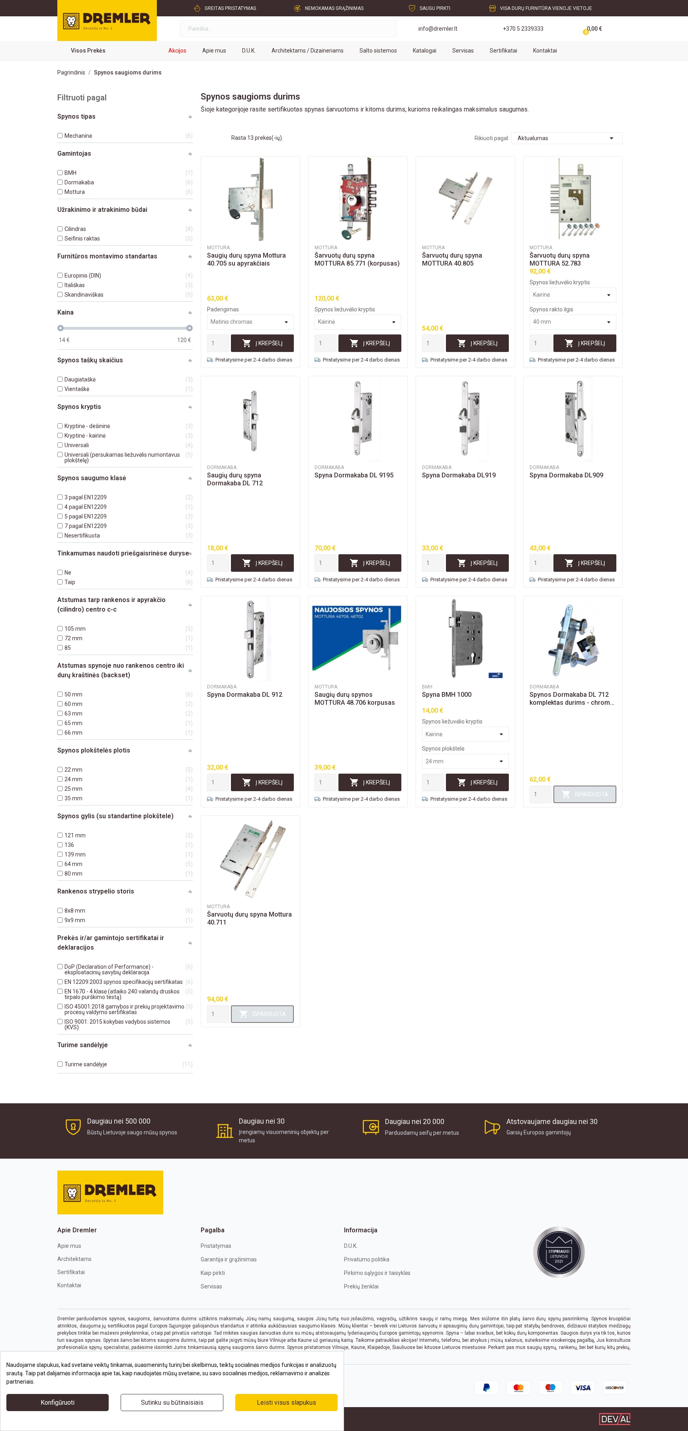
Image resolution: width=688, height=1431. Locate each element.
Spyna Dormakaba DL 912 (244, 694)
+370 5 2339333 (523, 28)
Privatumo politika (366, 1259)
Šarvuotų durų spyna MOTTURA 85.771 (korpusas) (357, 259)
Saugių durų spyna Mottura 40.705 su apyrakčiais (246, 259)
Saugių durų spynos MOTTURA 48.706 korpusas (355, 698)
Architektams (74, 1259)
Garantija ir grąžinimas (229, 1259)
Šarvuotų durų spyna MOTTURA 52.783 (560, 259)
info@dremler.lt (437, 28)
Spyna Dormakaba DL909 (566, 475)
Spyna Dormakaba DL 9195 (354, 475)
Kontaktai (69, 1285)
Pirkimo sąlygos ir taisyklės (377, 1273)
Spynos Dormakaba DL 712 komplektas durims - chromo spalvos (572, 699)
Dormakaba (221, 467)
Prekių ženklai (361, 1286)
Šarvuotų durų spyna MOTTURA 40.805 (452, 259)
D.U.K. (351, 1246)
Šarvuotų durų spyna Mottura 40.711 (249, 918)
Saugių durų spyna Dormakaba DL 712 (235, 479)
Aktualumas (567, 138)
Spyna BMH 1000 (446, 694)
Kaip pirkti (213, 1273)
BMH (427, 686)
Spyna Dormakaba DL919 (459, 475)
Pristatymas (216, 1246)
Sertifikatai (71, 1272)
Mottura (218, 247)
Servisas (211, 1286)
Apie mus (69, 1246)
